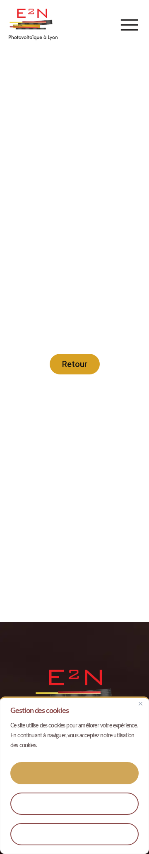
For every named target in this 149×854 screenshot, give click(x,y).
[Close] (140, 703)
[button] (129, 25)
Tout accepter (75, 773)
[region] (74, 775)
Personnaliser (75, 803)
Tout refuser (75, 834)
